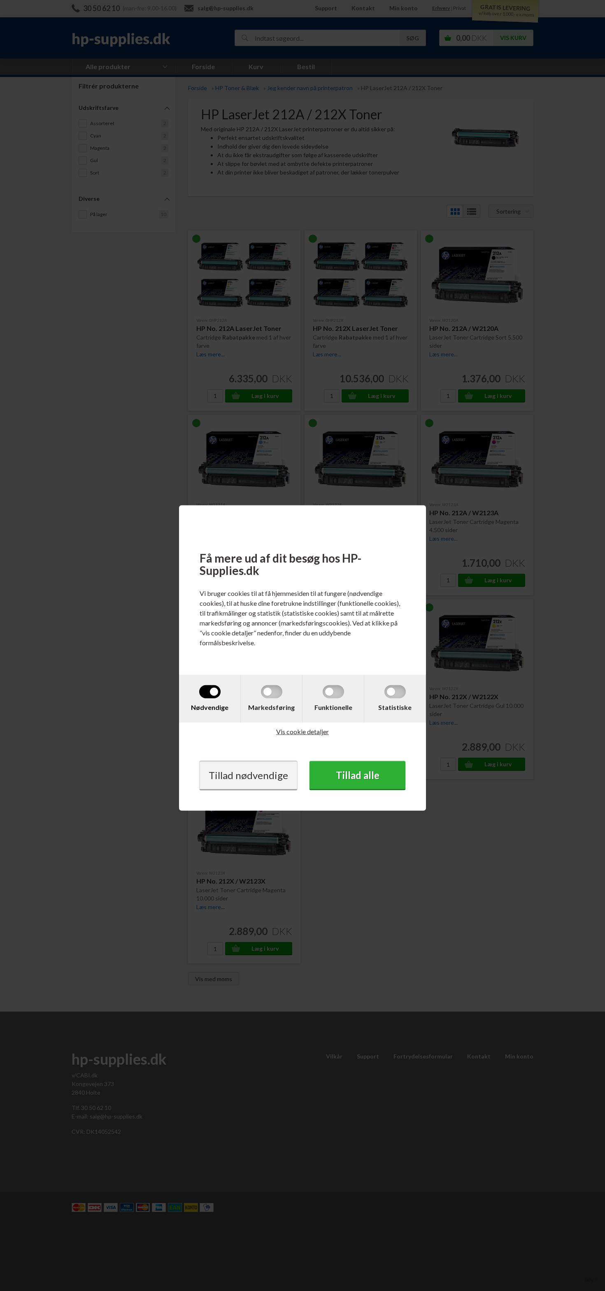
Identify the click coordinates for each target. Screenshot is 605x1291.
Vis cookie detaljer (302, 731)
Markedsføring (271, 707)
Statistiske (395, 707)
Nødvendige (209, 707)
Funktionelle (333, 707)
